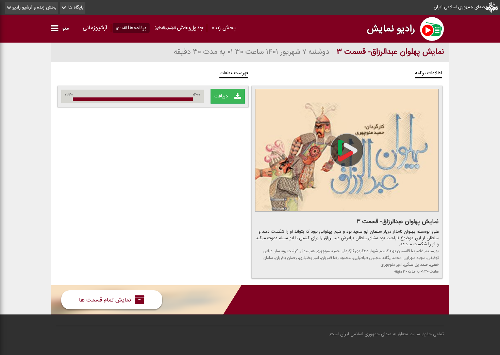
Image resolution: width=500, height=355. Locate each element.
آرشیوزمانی (95, 28)
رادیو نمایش (391, 29)
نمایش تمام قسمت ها (106, 300)
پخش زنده (224, 28)
